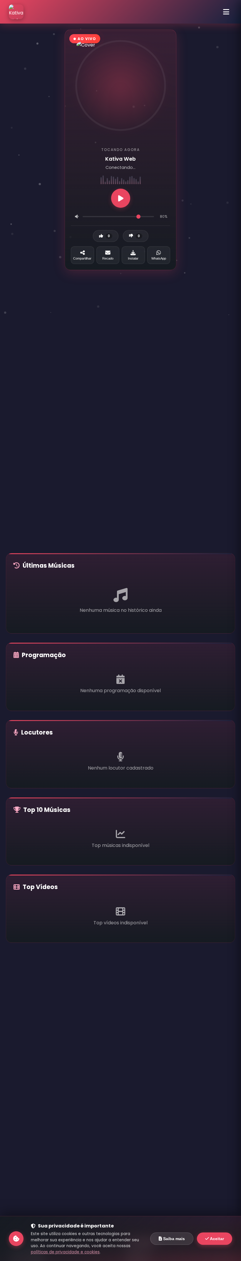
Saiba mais (173, 1238)
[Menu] (226, 12)
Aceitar (216, 1238)
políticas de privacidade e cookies (65, 1252)
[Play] (120, 198)
